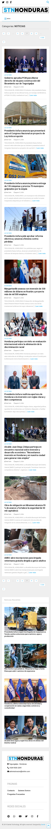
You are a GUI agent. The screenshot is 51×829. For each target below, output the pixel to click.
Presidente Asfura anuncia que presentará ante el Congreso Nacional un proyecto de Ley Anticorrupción (24, 133)
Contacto (11, 791)
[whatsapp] (14, 816)
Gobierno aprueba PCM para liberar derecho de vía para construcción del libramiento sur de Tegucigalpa (22, 81)
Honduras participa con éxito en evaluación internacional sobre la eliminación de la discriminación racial (25, 344)
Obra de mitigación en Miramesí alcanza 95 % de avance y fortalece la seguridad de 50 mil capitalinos (25, 508)
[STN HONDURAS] (25, 12)
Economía (8, 285)
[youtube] (20, 816)
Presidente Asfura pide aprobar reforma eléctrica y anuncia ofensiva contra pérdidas (23, 239)
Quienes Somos (24, 791)
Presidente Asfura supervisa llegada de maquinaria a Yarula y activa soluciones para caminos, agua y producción (25, 634)
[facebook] (11, 2)
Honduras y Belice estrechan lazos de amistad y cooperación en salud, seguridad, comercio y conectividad (23, 706)
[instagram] (7, 2)
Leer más (33, 95)
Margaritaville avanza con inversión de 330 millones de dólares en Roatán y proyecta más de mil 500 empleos (24, 291)
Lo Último (8, 75)
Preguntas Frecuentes (16, 794)
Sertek (43, 824)
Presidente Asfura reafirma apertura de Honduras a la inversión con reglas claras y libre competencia (24, 397)
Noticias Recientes (12, 600)
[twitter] (3, 2)
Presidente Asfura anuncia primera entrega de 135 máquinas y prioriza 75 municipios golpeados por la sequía (25, 186)
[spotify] (8, 816)
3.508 (42, 37)
